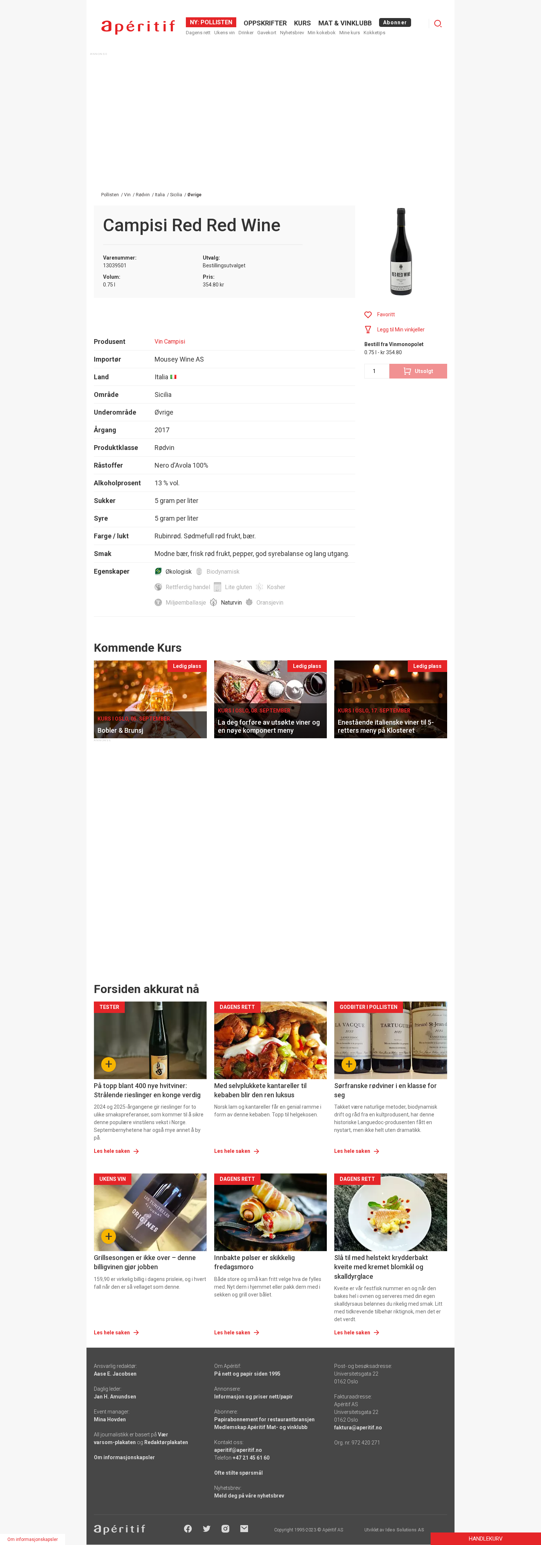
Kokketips (374, 32)
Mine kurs (349, 32)
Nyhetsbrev (292, 32)
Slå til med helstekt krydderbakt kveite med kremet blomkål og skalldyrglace (381, 1267)
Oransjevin (270, 602)
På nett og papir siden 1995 (247, 1374)
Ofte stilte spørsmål (238, 1473)
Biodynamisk (223, 571)
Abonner (395, 22)
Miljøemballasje (186, 602)
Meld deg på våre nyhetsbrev (249, 1496)
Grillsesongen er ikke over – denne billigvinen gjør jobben (145, 1262)
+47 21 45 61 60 (251, 1458)
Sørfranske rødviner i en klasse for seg (385, 1090)
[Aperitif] (138, 27)
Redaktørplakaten (166, 1442)
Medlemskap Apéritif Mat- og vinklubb (260, 1427)
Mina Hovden (110, 1419)
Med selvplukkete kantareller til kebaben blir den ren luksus (260, 1090)
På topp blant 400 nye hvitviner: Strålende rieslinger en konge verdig (147, 1090)
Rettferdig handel (188, 587)
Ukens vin (224, 32)
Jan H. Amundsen (115, 1397)
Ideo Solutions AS (404, 1529)
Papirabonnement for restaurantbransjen (264, 1419)
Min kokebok (322, 32)
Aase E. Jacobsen (115, 1374)
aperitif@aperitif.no (238, 1450)
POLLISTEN (215, 22)
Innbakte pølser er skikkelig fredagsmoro (254, 1262)
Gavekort (266, 32)
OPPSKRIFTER (265, 23)
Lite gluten (238, 587)
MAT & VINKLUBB (345, 23)
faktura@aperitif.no (358, 1427)
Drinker (246, 32)
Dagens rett (198, 32)
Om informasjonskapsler (124, 1457)
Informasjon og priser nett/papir (253, 1397)
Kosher (276, 587)
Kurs (302, 23)
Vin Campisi (170, 341)
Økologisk (179, 571)
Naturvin (231, 602)
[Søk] (438, 23)
